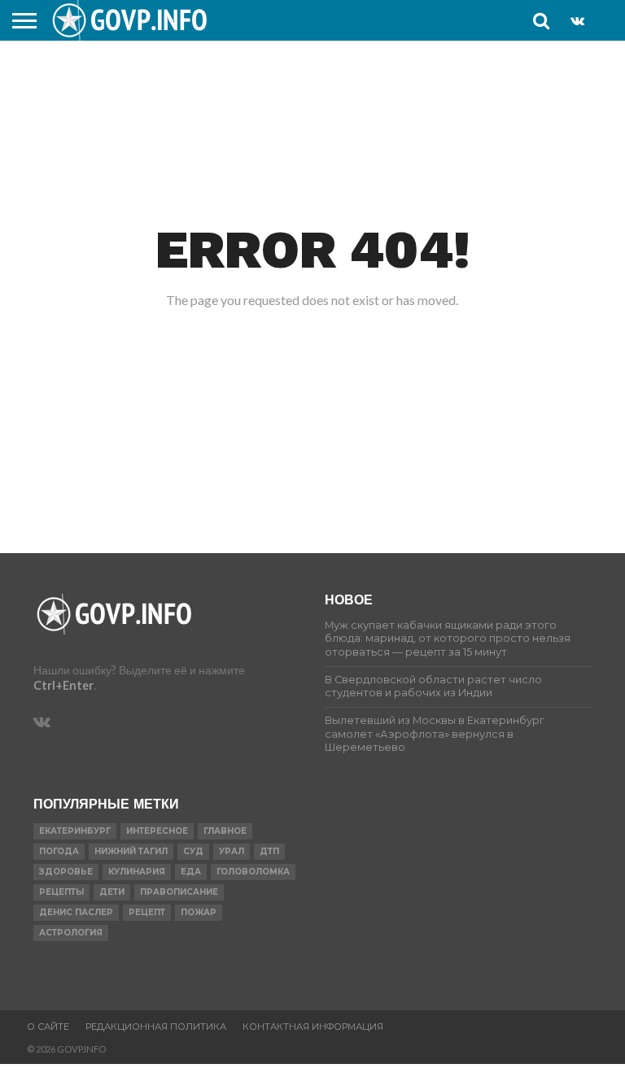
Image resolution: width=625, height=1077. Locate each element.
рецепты (61, 892)
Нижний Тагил (131, 851)
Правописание (179, 892)
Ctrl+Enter (63, 685)
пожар (198, 912)
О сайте (48, 1026)
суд (193, 851)
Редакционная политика (155, 1026)
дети (112, 892)
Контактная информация (313, 1026)
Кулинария (136, 871)
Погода (59, 851)
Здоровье (66, 871)
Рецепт (147, 912)
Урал (231, 851)
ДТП (269, 851)
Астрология (71, 932)
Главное (225, 831)
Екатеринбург (75, 831)
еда (191, 871)
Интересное (157, 831)
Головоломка (253, 871)
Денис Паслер (76, 912)
